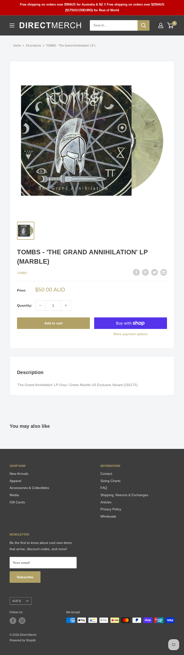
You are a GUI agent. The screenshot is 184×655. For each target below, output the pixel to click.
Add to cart (53, 323)
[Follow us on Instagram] (22, 620)
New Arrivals (19, 474)
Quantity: (24, 305)
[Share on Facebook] (136, 272)
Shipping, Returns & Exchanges (124, 495)
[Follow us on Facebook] (13, 620)
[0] (170, 25)
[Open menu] (12, 25)
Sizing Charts (110, 481)
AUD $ (16, 601)
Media (14, 495)
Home (17, 45)
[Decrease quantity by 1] (40, 305)
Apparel (15, 481)
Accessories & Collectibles (29, 488)
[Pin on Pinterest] (145, 272)
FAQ (103, 488)
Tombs (22, 273)
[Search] (144, 25)
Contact (106, 474)
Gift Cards (17, 502)
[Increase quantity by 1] (66, 305)
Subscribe (25, 577)
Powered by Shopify (23, 640)
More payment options (131, 334)
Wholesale (108, 516)
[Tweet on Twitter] (154, 272)
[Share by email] (163, 272)
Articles (105, 502)
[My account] (160, 25)
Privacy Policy (110, 509)
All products (33, 45)
